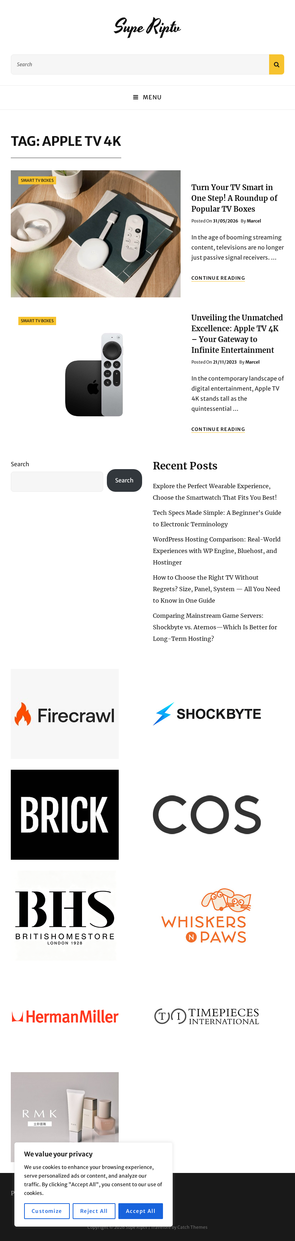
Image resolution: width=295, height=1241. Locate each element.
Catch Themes (192, 1227)
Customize (47, 1211)
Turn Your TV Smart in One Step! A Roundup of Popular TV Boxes (234, 198)
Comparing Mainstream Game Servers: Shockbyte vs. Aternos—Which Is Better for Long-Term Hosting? (215, 627)
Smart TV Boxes (37, 180)
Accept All (140, 1211)
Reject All (94, 1211)
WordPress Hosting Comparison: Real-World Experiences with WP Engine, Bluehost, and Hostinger (217, 551)
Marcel (254, 221)
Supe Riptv (147, 27)
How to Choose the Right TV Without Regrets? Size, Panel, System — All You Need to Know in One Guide (216, 589)
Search (20, 464)
